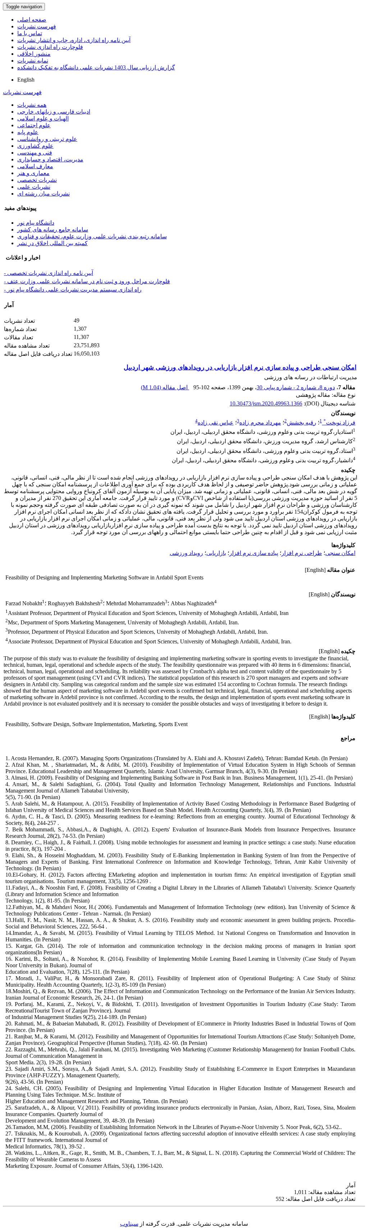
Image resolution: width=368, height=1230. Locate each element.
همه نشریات (31, 105)
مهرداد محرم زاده (260, 422)
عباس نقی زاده (216, 422)
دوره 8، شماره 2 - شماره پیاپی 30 (296, 387)
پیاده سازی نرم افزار (253, 553)
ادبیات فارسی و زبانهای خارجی (53, 112)
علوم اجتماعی (34, 125)
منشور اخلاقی (34, 54)
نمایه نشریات (32, 61)
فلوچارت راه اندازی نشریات (50, 47)
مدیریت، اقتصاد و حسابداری (50, 159)
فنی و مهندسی (34, 153)
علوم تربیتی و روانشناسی (47, 139)
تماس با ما (29, 33)
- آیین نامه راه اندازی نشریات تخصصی (48, 273)
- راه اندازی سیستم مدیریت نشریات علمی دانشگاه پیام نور (73, 289)
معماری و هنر (33, 173)
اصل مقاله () (165, 387)
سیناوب (129, 1224)
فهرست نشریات (36, 26)
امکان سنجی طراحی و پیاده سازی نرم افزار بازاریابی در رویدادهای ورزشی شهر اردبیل (240, 367)
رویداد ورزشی (186, 553)
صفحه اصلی (31, 20)
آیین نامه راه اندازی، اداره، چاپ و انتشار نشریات (73, 40)
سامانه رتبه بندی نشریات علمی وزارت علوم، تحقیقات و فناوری (92, 236)
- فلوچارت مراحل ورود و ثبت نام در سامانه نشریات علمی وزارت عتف (87, 281)
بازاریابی (216, 553)
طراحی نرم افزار (301, 553)
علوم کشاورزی (35, 146)
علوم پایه (27, 132)
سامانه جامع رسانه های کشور (52, 229)
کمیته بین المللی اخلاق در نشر (52, 243)
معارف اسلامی (35, 166)
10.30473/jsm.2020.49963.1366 (266, 403)
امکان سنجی (340, 553)
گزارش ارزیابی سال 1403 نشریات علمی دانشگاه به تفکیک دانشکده (96, 67)
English (25, 80)
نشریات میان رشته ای (43, 194)
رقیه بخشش (301, 422)
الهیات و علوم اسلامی (43, 118)
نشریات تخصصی (37, 180)
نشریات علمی (33, 187)
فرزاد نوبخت (339, 422)
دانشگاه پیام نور (35, 223)
